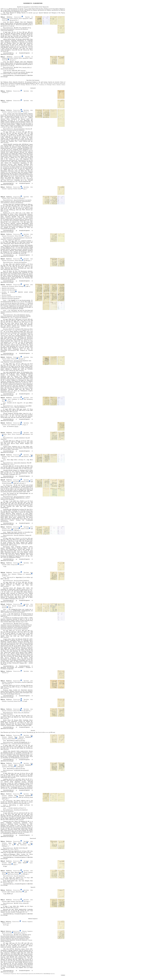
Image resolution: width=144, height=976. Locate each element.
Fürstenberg (3, 783)
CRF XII (7, 207)
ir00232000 (6, 749)
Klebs (10, 132)
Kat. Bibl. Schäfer (18, 748)
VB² (2, 583)
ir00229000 (28, 852)
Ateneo (23, 949)
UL (6, 172)
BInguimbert (29, 510)
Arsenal (31, 553)
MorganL (18, 828)
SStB (9, 779)
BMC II (13, 817)
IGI (7, 33)
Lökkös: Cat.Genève (18, 268)
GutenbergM (21, 783)
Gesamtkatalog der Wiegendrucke (9, 973)
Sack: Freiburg (20, 140)
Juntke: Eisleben (21, 818)
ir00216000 (29, 506)
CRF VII (22, 539)
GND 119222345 (4, 8)
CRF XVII (3, 505)
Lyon (9, 399)
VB (1, 35)
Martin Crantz (25, 481)
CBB (29, 204)
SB (16, 39)
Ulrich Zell (5, 20)
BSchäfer (17, 756)
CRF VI (26, 205)
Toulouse (10, 710)
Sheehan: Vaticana (11, 326)
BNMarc (7, 660)
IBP (29, 32)
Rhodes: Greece (20, 33)
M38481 (16, 426)
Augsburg (9, 112)
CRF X (13, 503)
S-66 (31, 815)
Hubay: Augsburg (20, 776)
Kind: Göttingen (12, 945)
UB (31, 44)
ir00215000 (5, 142)
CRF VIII (3, 467)
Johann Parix (16, 710)
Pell (12, 33)
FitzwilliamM (16, 822)
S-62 (31, 265)
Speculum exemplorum (6, 311)
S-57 (11, 35)
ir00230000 (21, 879)
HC (4, 132)
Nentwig (11, 209)
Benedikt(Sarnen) (25, 156)
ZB (19, 175)
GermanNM (24, 754)
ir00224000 (6, 211)
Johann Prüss (17, 701)
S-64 (20, 717)
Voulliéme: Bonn (25, 326)
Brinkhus (19, 136)
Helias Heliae (18, 236)
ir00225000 (15, 411)
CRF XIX (14, 265)
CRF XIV (28, 503)
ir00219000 (16, 269)
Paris (9, 434)
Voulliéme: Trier (26, 36)
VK (12, 32)
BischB (7, 46)
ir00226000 (6, 445)
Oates (9, 36)
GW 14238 (29, 311)
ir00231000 (21, 819)
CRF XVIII (16, 815)
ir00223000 (14, 545)
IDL (2, 33)
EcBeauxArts (22, 169)
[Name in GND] (22, 17)
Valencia (4, 923)
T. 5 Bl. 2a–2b (8, 610)
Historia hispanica (27, 921)
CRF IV (22, 466)
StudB (7, 825)
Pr (19, 35)
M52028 (9, 803)
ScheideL (3, 172)
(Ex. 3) (27, 498)
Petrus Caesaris (16, 434)
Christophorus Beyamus (20, 682)
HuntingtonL (7, 832)
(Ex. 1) (9, 317)
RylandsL (30, 46)
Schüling (28, 748)
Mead (13, 70)
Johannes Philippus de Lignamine (21, 574)
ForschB (14, 156)
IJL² (29, 745)
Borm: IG (3, 209)
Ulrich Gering (15, 481)
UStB (16, 44)
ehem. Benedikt (12, 751)
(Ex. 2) (12, 317)
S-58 (17, 633)
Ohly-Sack (16, 36)
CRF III (6, 442)
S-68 (17, 774)
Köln (31, 18)
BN (1, 346)
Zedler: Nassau (15, 37)
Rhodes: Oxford (10, 140)
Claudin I (22, 501)
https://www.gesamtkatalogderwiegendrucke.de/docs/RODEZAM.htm (30, 973)
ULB (26, 42)
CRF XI (28, 33)
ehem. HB (9, 175)
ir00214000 (6, 637)
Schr (17, 745)
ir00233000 (13, 777)
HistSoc (16, 824)
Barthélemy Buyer (25, 844)
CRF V (26, 133)
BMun (10, 272)
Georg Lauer (14, 564)
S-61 (18, 242)
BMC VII (14, 687)
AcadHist (30, 954)
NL (16, 378)
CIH (23, 132)
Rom (31, 58)
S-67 (24, 746)
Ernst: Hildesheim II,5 (13, 367)
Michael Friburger (7, 483)
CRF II (8, 410)
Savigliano (10, 682)
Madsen (28, 242)
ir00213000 (26, 37)
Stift (21, 177)
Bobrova (3, 945)
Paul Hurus (19, 892)
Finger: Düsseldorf (25, 367)
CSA (27, 773)
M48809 (3, 313)
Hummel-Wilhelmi (13, 138)
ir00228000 (16, 327)
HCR (9, 241)
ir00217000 (27, 243)
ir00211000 (24, 947)
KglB (24, 43)
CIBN (13, 35)
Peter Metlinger (19, 286)
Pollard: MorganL (24, 443)
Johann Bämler (11, 738)
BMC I (24, 35)
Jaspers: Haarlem (5, 369)
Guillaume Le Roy (17, 399)
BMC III (15, 208)
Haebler (9, 893)
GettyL (11, 219)
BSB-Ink (7, 35)
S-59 (17, 134)
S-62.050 (30, 687)
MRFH (17, 740)
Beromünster (10, 236)
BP (5, 725)
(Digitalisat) (8, 29)
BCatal (11, 588)
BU (28, 50)
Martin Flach (14, 198)
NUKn (7, 514)
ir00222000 (6, 688)
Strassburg (10, 701)
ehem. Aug (14, 830)
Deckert (16, 137)
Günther (2, 36)
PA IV (4, 925)
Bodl (18, 755)
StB (26, 152)
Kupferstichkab (24, 751)
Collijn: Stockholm (5, 137)
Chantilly (27, 136)
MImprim (17, 471)
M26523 (2, 610)
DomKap (24, 781)
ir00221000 (29, 468)
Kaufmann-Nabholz (20, 204)
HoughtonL (3, 824)
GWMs (2, 507)
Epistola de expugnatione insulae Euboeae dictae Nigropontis (17, 17)
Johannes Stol (29, 434)
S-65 (20, 322)
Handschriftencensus (43, 732)
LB (9, 176)
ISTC (22, 37)
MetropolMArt (9, 754)
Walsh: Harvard (5, 37)
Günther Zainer (17, 112)
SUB (32, 72)
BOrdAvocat (12, 554)
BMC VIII (3, 323)
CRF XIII (15, 207)
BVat (7, 152)
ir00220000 (6, 586)
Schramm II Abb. (23, 813)
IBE (23, 32)
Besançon (11, 286)
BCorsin (12, 596)
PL (9, 333)
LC (22, 787)
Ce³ (17, 32)
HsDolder (21, 245)
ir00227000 (6, 718)
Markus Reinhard (14, 874)
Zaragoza (12, 892)
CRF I (18, 205)
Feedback (63, 975)
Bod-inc (11, 136)
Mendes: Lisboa (5, 636)
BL (15, 46)
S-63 (31, 207)
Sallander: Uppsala (11, 947)
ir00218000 (21, 370)
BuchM (24, 160)
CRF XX (3, 541)
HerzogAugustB (12, 350)
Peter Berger (11, 766)
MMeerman (29, 43)
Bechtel (16, 851)
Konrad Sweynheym (18, 606)
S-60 (31, 365)
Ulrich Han (5, 60)
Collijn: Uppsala (20, 542)
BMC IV (20, 583)
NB (1, 51)
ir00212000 (23, 70)
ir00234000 (15, 907)
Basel (8, 198)
